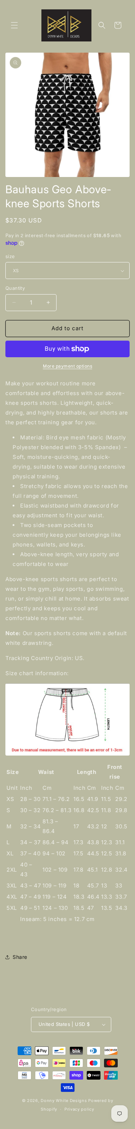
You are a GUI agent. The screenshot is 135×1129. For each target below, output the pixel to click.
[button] (14, 25)
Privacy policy (79, 1109)
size (10, 256)
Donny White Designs (64, 1100)
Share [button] (20, 957)
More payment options (67, 366)
